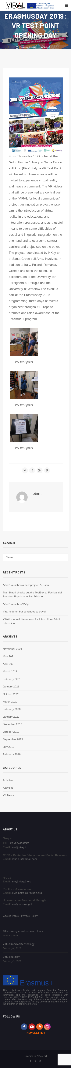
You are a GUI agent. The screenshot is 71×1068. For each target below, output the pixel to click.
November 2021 (12, 648)
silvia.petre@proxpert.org (27, 892)
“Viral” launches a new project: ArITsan (26, 584)
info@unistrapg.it (22, 904)
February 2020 (12, 709)
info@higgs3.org (21, 881)
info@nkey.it (19, 847)
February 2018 (12, 754)
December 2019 (12, 724)
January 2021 (11, 686)
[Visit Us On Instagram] (47, 1026)
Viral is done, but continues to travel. (24, 611)
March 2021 (10, 671)
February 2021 (12, 678)
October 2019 (11, 731)
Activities (8, 780)
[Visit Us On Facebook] (24, 1026)
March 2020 (10, 701)
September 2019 (13, 739)
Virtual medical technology (18, 944)
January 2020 (11, 716)
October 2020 (11, 694)
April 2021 (9, 663)
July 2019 (8, 746)
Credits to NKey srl (35, 1055)
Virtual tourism (11, 956)
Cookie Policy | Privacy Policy (20, 915)
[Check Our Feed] (39, 1026)
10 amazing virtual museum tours (23, 931)
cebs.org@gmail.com (24, 858)
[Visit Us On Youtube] (32, 1026)
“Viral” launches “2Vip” (16, 603)
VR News (8, 795)
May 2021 (9, 656)
